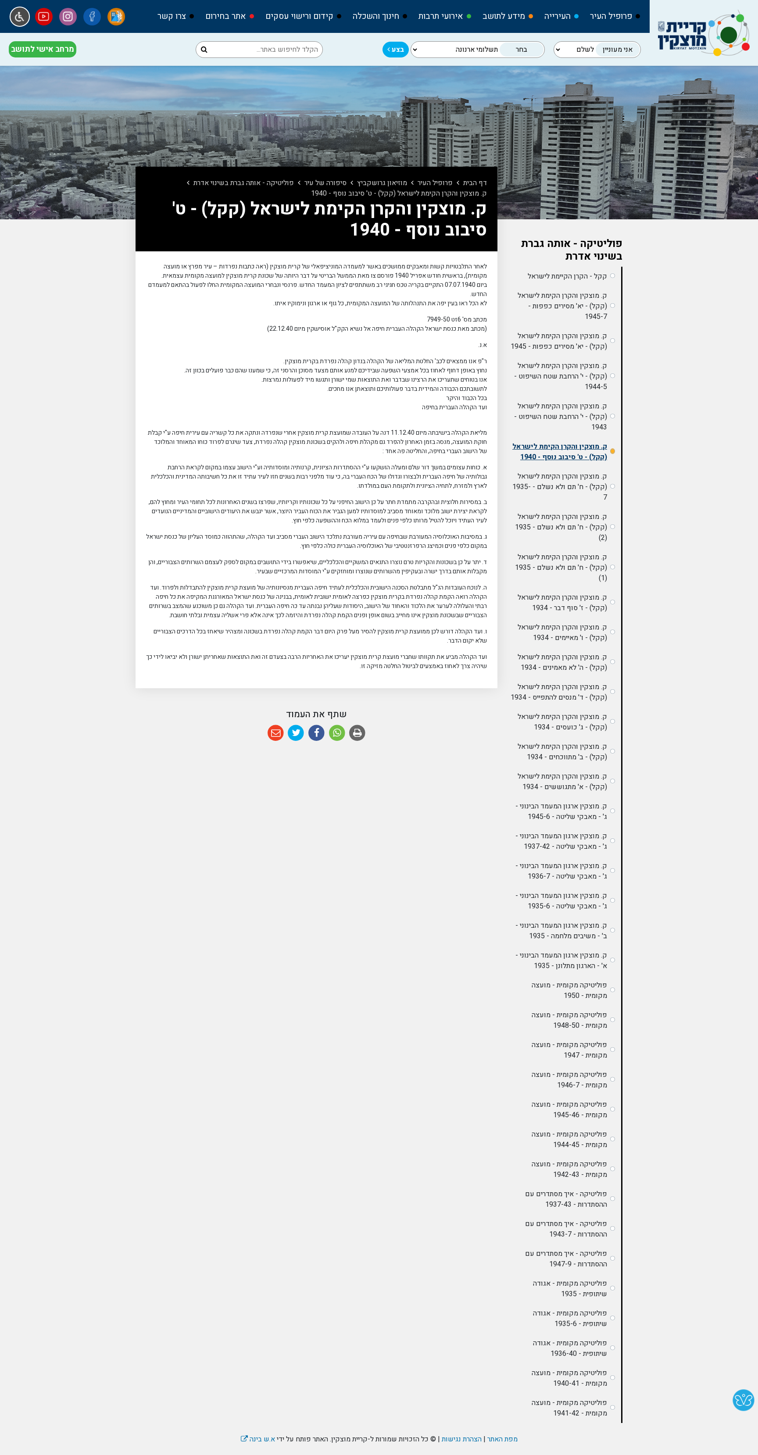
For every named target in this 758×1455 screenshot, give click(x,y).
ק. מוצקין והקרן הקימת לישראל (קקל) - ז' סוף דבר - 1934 (562, 602)
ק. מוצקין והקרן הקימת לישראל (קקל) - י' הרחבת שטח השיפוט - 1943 (560, 417)
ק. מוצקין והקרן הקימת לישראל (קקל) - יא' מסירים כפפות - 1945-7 (562, 306)
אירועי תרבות (440, 16)
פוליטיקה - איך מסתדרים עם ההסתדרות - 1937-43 (566, 1199)
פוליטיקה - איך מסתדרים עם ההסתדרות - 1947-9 (566, 1258)
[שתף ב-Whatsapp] (337, 733)
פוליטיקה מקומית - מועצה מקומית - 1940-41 (569, 1378)
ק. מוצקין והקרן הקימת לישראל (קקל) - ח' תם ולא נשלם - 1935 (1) (561, 567)
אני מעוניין (618, 49)
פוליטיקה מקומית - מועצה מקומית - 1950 (569, 990)
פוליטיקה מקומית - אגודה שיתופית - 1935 (570, 1288)
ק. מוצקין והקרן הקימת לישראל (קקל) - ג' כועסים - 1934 (562, 722)
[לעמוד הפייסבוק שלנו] (92, 16)
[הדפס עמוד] (357, 733)
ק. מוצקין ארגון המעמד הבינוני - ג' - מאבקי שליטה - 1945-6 (561, 811)
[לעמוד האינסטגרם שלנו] (68, 16)
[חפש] (204, 49)
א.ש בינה (258, 1439)
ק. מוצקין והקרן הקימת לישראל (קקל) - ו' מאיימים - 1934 (562, 632)
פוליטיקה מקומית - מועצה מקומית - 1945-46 (569, 1109)
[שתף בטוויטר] (296, 733)
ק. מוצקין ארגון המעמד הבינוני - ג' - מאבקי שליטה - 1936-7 (561, 871)
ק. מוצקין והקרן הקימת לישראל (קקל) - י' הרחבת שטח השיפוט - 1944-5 (560, 376)
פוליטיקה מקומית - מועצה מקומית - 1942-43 (569, 1169)
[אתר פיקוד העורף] (116, 16)
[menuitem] (611, 16)
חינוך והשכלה (376, 16)
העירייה (557, 16)
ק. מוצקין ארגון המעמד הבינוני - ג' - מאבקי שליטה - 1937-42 (561, 841)
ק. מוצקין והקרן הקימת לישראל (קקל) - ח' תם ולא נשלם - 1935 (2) (561, 527)
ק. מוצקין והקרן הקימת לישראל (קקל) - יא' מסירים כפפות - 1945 (559, 341)
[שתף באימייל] (275, 733)
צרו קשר (171, 16)
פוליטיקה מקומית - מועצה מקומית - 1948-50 (569, 1020)
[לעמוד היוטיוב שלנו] (44, 16)
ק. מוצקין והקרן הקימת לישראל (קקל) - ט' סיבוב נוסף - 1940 (559, 451)
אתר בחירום (225, 16)
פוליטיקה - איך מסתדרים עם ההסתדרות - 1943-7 (566, 1229)
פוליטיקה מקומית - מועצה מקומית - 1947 (569, 1050)
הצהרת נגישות (462, 1439)
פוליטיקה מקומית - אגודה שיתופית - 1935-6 (570, 1318)
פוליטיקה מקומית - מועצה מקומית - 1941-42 (569, 1408)
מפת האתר (502, 1439)
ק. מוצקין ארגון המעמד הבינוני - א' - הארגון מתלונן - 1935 (561, 960)
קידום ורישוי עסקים (299, 16)
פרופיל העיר (611, 16)
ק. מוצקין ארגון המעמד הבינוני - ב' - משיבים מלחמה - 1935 (561, 930)
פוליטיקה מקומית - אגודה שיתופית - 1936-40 (570, 1348)
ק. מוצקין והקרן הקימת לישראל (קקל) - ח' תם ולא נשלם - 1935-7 (559, 487)
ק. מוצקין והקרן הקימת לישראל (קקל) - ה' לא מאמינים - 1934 (562, 662)
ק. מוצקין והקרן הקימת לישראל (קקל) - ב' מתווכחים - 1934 (562, 751)
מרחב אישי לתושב (42, 49)
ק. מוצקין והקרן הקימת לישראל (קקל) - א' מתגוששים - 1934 (562, 781)
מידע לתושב (504, 16)
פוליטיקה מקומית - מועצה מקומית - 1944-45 (569, 1139)
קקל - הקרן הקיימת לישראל (567, 276)
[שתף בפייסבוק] (316, 733)
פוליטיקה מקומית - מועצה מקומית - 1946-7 (569, 1079)
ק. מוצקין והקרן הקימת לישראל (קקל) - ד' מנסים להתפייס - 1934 (559, 692)
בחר (521, 49)
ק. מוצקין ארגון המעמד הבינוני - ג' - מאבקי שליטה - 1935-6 (561, 901)
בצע (397, 49)
